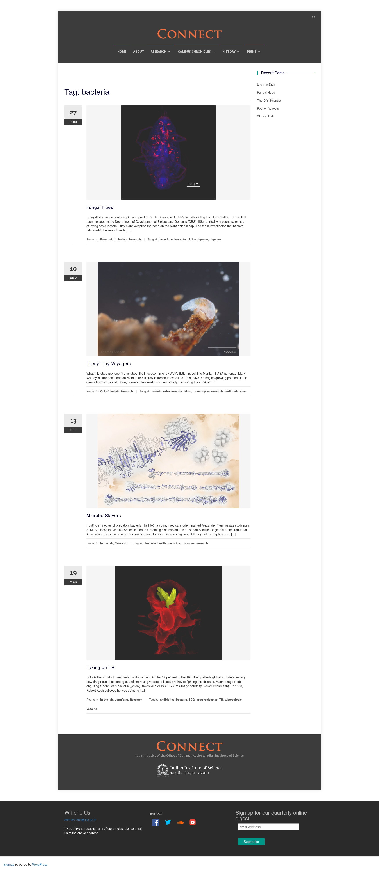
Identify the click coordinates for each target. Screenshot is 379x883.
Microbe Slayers (103, 515)
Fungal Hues (99, 207)
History (229, 51)
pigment (215, 239)
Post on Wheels (268, 108)
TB (221, 699)
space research (212, 391)
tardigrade (231, 391)
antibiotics (167, 699)
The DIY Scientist (269, 100)
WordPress (40, 864)
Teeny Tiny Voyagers (108, 363)
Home (122, 51)
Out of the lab (109, 391)
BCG (192, 699)
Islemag (8, 864)
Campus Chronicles (194, 51)
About (138, 51)
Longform (121, 699)
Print (252, 51)
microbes (188, 543)
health (161, 543)
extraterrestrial (173, 391)
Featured (106, 239)
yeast (243, 391)
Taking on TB (100, 667)
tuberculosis (233, 699)
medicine (174, 543)
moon (197, 391)
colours (176, 239)
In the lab (120, 239)
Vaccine (91, 709)
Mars (187, 391)
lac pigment (200, 239)
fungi (186, 239)
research (202, 543)
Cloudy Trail (265, 116)
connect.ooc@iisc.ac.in (80, 819)
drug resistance (207, 699)
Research (158, 51)
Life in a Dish (266, 84)
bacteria (164, 239)
